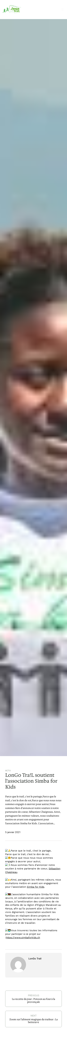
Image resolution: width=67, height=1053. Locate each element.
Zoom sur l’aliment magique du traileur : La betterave (33, 1021)
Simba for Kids (35, 886)
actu (8, 770)
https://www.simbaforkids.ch (23, 937)
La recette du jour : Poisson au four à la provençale (33, 1000)
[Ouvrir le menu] (62, 9)
